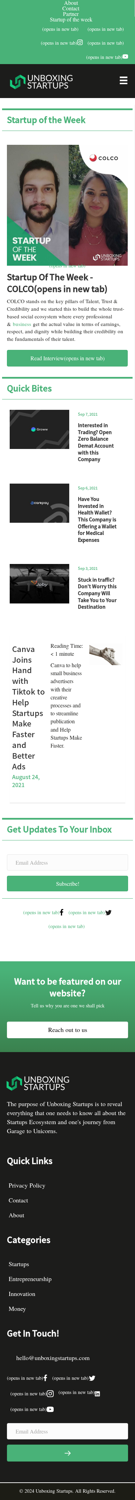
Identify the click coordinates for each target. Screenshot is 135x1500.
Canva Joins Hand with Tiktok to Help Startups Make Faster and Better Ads (28, 707)
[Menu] (123, 82)
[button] (67, 883)
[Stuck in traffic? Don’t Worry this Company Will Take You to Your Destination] (39, 583)
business (22, 323)
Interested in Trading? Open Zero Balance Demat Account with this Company (96, 442)
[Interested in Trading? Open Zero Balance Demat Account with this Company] (39, 429)
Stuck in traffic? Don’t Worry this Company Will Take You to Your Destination (97, 593)
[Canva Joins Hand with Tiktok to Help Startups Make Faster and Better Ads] (106, 653)
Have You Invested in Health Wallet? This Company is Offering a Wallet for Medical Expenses (97, 519)
